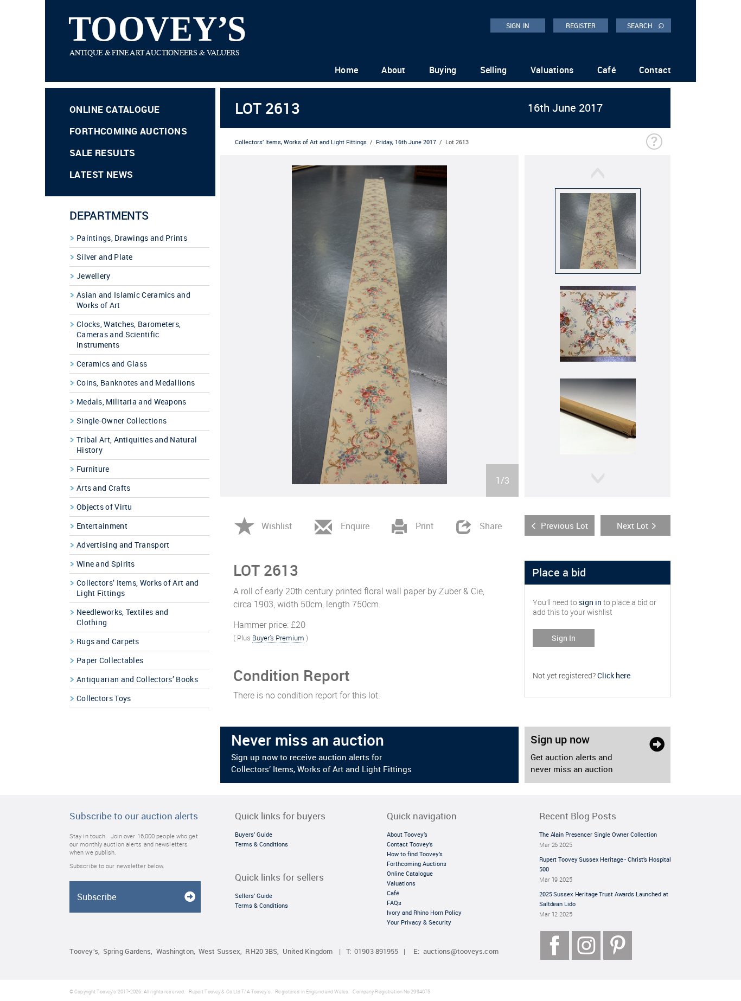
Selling (493, 70)
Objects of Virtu (104, 507)
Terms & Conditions (261, 844)
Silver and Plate (104, 257)
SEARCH (646, 24)
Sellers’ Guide (253, 895)
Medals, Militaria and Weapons (131, 401)
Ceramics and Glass (111, 363)
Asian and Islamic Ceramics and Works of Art (133, 300)
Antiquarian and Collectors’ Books (137, 679)
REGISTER (581, 25)
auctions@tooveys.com (461, 951)
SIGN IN (517, 25)
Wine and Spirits (105, 564)
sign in (590, 602)
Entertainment (101, 526)
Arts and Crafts (103, 488)
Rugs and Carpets (107, 641)
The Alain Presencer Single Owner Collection (598, 834)
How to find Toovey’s (415, 854)
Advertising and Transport (123, 545)
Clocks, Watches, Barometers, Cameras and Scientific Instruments (128, 334)
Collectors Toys (103, 698)
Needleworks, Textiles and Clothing (122, 617)
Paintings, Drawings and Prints (131, 238)
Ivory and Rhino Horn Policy (424, 912)
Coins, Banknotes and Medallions (135, 382)
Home (346, 70)
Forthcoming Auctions (128, 131)
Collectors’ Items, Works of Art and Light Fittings (137, 588)
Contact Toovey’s (410, 844)
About (393, 70)
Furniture (93, 469)
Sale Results (102, 152)
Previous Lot (564, 525)
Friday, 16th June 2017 (406, 142)
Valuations (552, 70)
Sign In (564, 638)
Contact (655, 70)
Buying (443, 70)
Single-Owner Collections (121, 420)
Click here (613, 675)
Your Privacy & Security (419, 922)
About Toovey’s (407, 834)
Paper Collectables (109, 660)
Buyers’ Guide (253, 834)
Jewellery (93, 276)
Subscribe (96, 897)
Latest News (101, 174)
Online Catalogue (114, 109)
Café (606, 70)
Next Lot (632, 525)
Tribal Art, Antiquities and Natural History (136, 444)
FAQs (394, 903)
